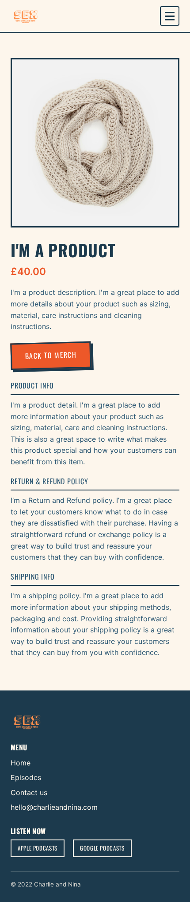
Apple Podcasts (37, 848)
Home (20, 762)
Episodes (26, 777)
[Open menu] (169, 16)
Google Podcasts (102, 848)
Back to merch (50, 355)
